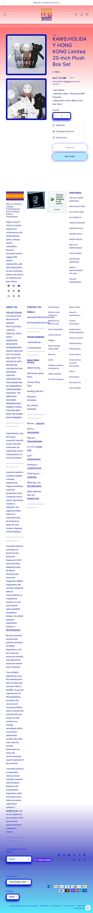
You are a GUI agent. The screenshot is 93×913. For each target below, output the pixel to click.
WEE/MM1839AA (13, 630)
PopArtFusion (19, 906)
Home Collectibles (55, 329)
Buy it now (70, 156)
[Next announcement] (88, 2)
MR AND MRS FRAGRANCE (74, 260)
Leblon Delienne (54, 374)
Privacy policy (56, 906)
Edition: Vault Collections (53, 314)
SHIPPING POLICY (76, 228)
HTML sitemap (75, 388)
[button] (5, 14)
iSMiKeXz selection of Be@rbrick (56, 367)
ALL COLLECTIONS (76, 212)
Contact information (80, 908)
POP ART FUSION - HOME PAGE (76, 199)
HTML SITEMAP (75, 253)
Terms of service (69, 906)
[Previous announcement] (4, 2)
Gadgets (51, 340)
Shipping (67, 82)
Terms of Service (76, 338)
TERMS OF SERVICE (77, 223)
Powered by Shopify (31, 906)
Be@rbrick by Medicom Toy (53, 322)
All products (74, 377)
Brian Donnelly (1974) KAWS (54, 347)
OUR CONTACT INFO (77, 206)
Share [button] (57, 72)
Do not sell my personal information (75, 363)
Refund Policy (75, 349)
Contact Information (74, 322)
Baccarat (51, 354)
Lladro (51, 360)
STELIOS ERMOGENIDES (75, 280)
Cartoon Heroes (54, 335)
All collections (75, 382)
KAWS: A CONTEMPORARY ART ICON (76, 270)
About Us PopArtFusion (74, 314)
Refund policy (44, 906)
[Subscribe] (28, 859)
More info (57, 209)
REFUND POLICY (75, 234)
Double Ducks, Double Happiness (76, 331)
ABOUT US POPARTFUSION (75, 246)
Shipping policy (82, 906)
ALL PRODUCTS (75, 217)
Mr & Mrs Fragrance (56, 379)
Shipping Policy (75, 343)
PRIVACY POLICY (75, 239)
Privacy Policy (75, 354)
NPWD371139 (12, 811)
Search (72, 371)
